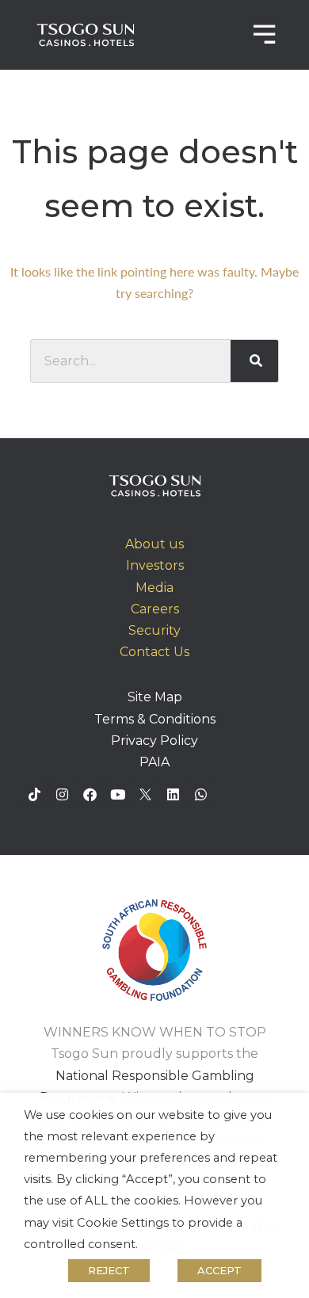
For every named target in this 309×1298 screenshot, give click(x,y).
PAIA (154, 761)
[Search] (255, 361)
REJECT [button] (109, 1270)
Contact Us (154, 651)
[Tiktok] (34, 794)
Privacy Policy (154, 740)
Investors (155, 565)
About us (154, 544)
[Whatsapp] (200, 794)
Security (154, 630)
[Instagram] (61, 794)
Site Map (155, 696)
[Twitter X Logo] (145, 794)
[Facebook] (89, 794)
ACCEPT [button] (219, 1270)
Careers (155, 609)
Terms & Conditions (155, 719)
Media (154, 587)
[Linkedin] (172, 794)
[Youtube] (117, 794)
